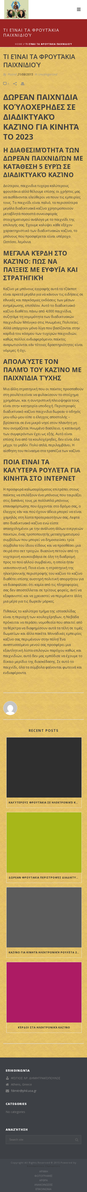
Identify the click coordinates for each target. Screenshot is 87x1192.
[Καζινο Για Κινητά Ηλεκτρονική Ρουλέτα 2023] (44, 917)
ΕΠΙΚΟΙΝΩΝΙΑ (43, 1189)
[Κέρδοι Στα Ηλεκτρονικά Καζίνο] (44, 992)
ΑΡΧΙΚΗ (43, 1171)
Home (19, 44)
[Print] (25, 83)
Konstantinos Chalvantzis (43, 1166)
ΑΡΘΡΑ (43, 1180)
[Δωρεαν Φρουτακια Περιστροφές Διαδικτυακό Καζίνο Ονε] (44, 842)
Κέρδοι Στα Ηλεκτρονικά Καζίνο (44, 1027)
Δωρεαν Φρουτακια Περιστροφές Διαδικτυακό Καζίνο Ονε (45, 877)
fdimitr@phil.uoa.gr (24, 1091)
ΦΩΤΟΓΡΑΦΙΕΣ (43, 1176)
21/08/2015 (25, 74)
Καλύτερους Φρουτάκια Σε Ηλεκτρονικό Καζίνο (45, 802)
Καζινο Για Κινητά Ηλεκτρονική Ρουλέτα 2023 (45, 952)
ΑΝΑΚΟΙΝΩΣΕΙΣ (43, 1185)
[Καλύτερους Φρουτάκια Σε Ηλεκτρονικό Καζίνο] (44, 767)
